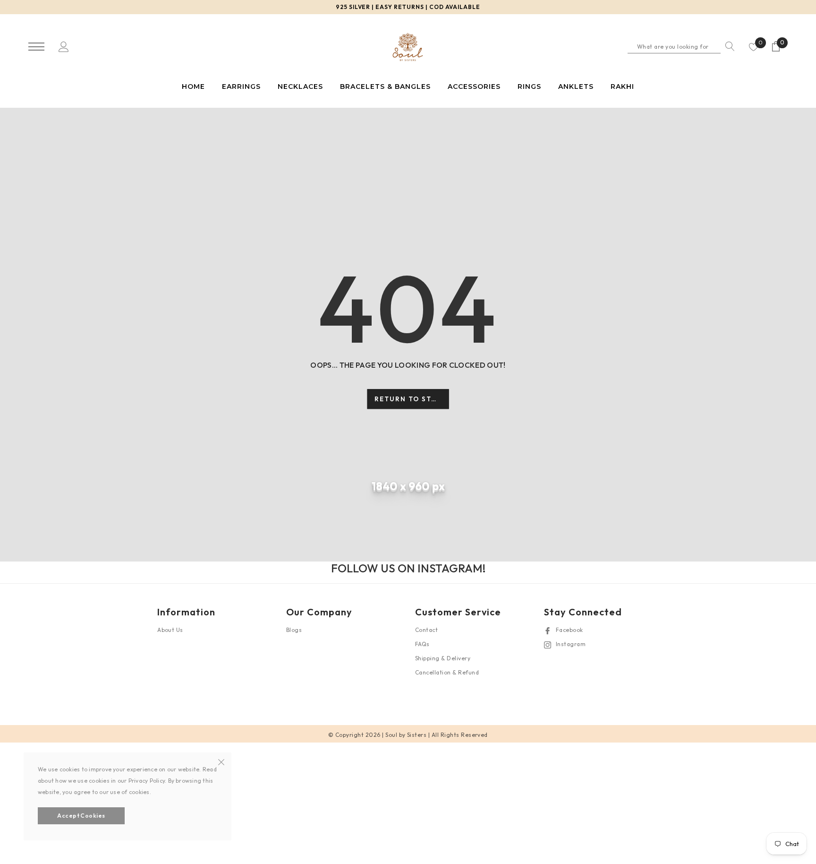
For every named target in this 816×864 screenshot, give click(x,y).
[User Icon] (64, 46)
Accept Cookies (81, 815)
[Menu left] (36, 47)
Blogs (294, 629)
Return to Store (410, 399)
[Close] (221, 761)
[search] (728, 46)
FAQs (422, 644)
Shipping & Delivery (442, 658)
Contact (426, 629)
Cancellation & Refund (447, 672)
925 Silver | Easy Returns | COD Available (408, 6)
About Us (170, 629)
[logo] (408, 47)
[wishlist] (753, 46)
